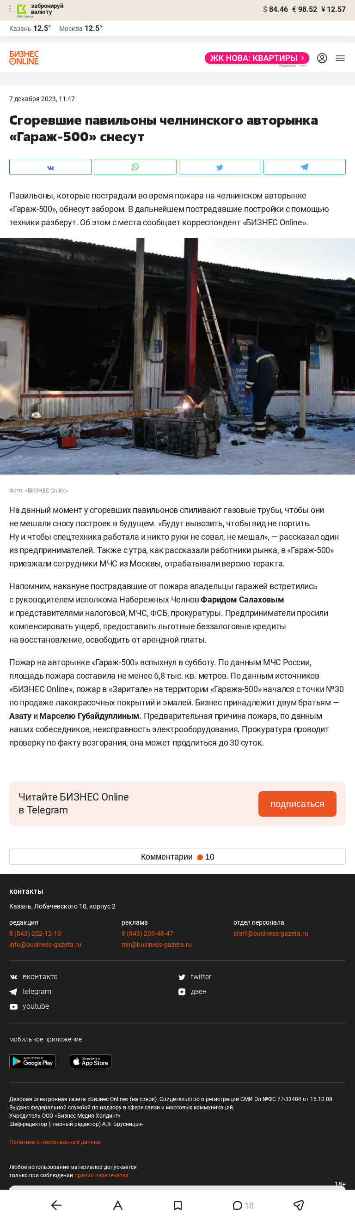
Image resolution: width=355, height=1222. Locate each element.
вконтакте (39, 976)
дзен (198, 991)
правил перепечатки (101, 1175)
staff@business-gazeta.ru (270, 933)
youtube (35, 1006)
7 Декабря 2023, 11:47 (42, 98)
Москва (71, 28)
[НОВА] (254, 58)
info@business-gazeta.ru (45, 944)
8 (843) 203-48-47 (147, 933)
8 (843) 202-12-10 (35, 933)
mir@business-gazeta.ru (157, 944)
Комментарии (177, 856)
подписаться (297, 804)
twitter (200, 976)
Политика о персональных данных (55, 1142)
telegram (36, 991)
